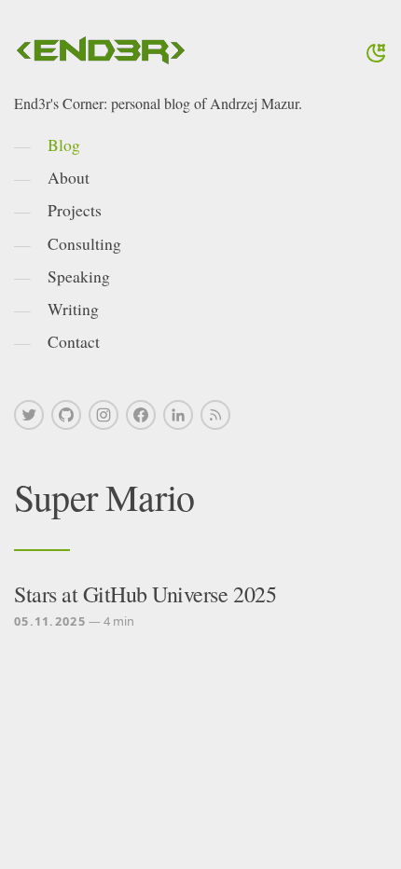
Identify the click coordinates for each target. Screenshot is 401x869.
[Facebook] (141, 415)
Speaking (79, 276)
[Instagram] (103, 415)
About (69, 177)
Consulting (84, 243)
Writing (73, 308)
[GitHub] (66, 415)
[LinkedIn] (178, 415)
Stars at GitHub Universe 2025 (145, 594)
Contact (74, 341)
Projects (75, 210)
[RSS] (215, 415)
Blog (64, 144)
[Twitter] (29, 415)
